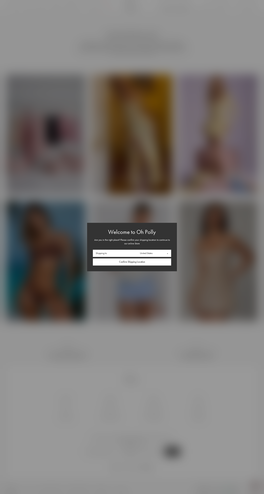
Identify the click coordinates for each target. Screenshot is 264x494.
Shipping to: (101, 253)
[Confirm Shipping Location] (132, 262)
